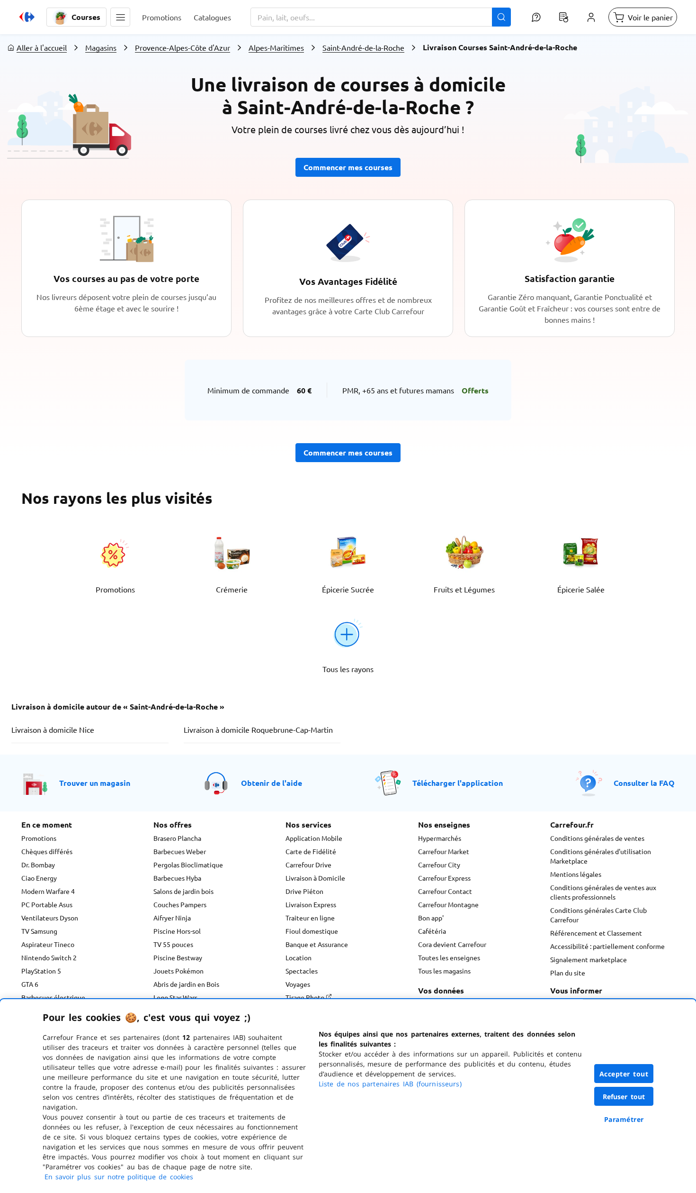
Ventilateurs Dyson (49, 917)
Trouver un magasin (94, 783)
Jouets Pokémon (178, 970)
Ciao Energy (39, 878)
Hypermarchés (439, 838)
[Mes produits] (563, 17)
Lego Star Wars (175, 997)
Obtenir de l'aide (271, 783)
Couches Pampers (179, 904)
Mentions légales (575, 874)
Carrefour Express (444, 878)
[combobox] (380, 17)
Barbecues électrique (53, 997)
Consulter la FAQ (644, 783)
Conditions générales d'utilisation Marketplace (600, 856)
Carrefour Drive (308, 864)
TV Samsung (39, 931)
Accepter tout (624, 1073)
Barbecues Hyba (177, 878)
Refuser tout (624, 1096)
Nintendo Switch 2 (49, 957)
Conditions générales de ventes (597, 838)
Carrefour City (439, 864)
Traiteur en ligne (310, 917)
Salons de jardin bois (183, 891)
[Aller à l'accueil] (27, 17)
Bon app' (431, 917)
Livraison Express (311, 904)
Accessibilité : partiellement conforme (607, 946)
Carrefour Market (443, 851)
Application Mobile (314, 838)
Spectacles (302, 970)
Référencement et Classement (596, 933)
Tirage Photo (306, 997)
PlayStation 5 (41, 970)
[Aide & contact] (536, 17)
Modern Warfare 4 (48, 891)
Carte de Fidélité (311, 851)
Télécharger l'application (457, 783)
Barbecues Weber (179, 851)
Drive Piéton (304, 891)
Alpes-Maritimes (276, 47)
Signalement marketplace (588, 959)
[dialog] (348, 1096)
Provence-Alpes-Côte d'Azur (182, 47)
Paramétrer (624, 1119)
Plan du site (567, 972)
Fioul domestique (312, 931)
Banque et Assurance (317, 944)
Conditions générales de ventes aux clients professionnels (603, 892)
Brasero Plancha (177, 838)
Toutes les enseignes (449, 957)
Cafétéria (432, 931)
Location (299, 957)
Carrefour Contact (445, 891)
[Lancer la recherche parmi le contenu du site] (501, 17)
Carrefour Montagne (448, 904)
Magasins (100, 47)
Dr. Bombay (38, 864)
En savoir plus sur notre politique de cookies (119, 1176)
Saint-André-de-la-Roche (363, 47)
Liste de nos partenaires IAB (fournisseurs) (390, 1083)
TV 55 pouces (173, 944)
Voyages (298, 984)
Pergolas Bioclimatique (188, 864)
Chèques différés (46, 851)
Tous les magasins (444, 970)
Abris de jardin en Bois (186, 984)
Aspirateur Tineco (47, 944)
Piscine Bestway (177, 957)
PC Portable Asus (46, 904)
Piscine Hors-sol (177, 931)
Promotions (38, 838)
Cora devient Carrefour (452, 944)
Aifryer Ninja (172, 917)
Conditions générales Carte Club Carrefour (598, 915)
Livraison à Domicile (315, 878)
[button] (120, 17)
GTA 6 (29, 984)
